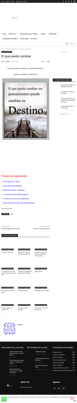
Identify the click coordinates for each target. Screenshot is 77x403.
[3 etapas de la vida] (30, 353)
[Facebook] (63, 1)
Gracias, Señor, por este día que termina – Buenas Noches (17, 353)
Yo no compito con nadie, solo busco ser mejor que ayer (8, 273)
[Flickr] (59, 388)
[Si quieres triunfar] (25, 283)
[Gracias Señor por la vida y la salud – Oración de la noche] (4, 362)
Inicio (2, 49)
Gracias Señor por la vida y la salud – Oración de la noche (17, 362)
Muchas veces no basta (14, 190)
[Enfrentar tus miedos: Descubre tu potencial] (25, 245)
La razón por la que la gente (16, 194)
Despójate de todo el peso (42, 290)
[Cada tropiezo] (42, 264)
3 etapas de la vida (40, 351)
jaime (12, 214)
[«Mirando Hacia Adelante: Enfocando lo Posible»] (25, 264)
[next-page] (6, 314)
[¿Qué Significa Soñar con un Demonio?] (56, 107)
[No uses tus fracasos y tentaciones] (42, 300)
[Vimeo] (71, 1)
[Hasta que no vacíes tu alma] (9, 283)
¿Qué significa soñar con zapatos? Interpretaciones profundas (68, 100)
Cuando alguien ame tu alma (10, 229)
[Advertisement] (52, 18)
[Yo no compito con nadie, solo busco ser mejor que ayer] (9, 264)
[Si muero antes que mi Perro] (30, 367)
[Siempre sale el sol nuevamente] (9, 300)
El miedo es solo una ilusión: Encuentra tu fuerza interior (40, 254)
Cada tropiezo (39, 271)
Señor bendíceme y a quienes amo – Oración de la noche (16, 370)
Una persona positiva (13, 186)
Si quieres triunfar (23, 290)
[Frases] (2, 62)
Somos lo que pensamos (41, 229)
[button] (70, 43)
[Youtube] (74, 1)
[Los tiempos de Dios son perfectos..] (30, 360)
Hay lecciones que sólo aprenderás (19, 203)
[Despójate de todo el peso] (42, 283)
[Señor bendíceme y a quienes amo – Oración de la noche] (4, 370)
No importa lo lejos (12, 181)
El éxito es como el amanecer (16, 198)
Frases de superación (12, 49)
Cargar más (63, 114)
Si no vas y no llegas (7, 252)
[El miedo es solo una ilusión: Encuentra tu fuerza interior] (42, 245)
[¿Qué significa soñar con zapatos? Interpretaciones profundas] (56, 100)
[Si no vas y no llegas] (9, 245)
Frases (7, 61)
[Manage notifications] (72, 398)
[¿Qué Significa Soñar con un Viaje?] (56, 93)
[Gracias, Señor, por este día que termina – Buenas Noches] (4, 353)
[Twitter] (69, 1)
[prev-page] (2, 314)
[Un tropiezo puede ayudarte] (25, 300)
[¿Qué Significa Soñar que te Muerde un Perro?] (56, 86)
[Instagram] (66, 1)
